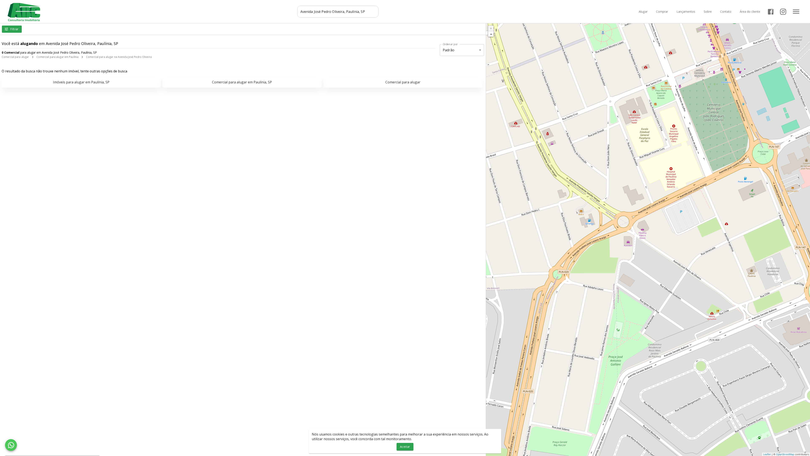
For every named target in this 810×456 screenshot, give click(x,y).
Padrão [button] (448, 50)
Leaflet (767, 454)
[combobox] (337, 12)
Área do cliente (750, 12)
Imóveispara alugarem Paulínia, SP (81, 82)
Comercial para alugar (15, 57)
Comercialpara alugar (402, 82)
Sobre (708, 12)
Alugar (643, 12)
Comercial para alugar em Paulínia (57, 57)
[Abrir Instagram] (783, 11)
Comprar (662, 12)
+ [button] (491, 28)
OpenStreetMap (785, 454)
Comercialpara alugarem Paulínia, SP (242, 82)
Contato (725, 12)
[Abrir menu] (796, 11)
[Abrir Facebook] (770, 11)
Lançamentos (685, 12)
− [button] (491, 34)
